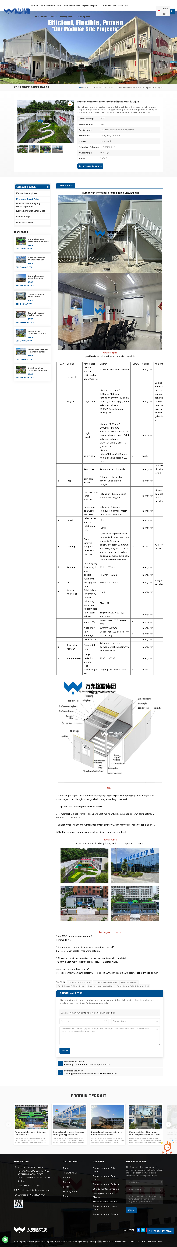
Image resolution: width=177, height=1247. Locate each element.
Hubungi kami (84, 17)
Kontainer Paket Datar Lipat (115, 5)
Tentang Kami (66, 17)
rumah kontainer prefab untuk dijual (71, 986)
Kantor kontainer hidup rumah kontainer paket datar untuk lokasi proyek (38, 296)
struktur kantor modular (105, 1201)
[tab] (65, 185)
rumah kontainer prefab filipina (106, 982)
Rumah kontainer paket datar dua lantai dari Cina (38, 240)
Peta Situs (134, 1242)
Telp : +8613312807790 (29, 1185)
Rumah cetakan (24, 222)
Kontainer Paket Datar (51, 5)
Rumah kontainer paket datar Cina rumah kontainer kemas (36, 277)
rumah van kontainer (129, 982)
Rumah (34, 5)
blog (65, 1196)
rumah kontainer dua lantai (104, 1178)
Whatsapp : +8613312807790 (31, 1195)
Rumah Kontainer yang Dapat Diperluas (82, 5)
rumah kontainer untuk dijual (80, 982)
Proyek (66, 1182)
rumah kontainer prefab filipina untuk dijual (133, 986)
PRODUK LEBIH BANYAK (44, 17)
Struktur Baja (23, 216)
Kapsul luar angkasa (26, 193)
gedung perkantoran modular (103, 1195)
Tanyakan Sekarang (92, 166)
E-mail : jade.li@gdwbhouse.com (33, 1190)
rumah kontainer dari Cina (106, 1184)
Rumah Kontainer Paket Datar (104, 1170)
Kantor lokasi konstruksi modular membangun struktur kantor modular (38, 332)
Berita (66, 1187)
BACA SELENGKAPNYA (24, 247)
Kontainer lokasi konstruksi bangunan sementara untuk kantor (37, 369)
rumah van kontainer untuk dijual (100, 986)
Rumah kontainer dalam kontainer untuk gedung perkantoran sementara (36, 259)
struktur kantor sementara (106, 1189)
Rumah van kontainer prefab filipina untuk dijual (92, 1013)
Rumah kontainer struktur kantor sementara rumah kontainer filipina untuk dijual (36, 314)
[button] (168, 1124)
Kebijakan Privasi (155, 1242)
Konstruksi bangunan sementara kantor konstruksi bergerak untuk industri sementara (37, 351)
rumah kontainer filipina (105, 1214)
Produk (66, 1177)
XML (143, 1242)
